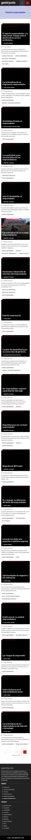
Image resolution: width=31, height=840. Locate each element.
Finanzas (5, 817)
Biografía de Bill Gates (12, 466)
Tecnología (6, 828)
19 (21, 752)
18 (17, 752)
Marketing (6, 819)
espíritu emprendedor (21, 56)
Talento (5, 826)
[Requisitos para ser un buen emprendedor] (15, 421)
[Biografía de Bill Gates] (15, 460)
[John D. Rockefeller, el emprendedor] (15, 192)
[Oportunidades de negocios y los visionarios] (15, 571)
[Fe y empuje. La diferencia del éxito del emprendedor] (15, 496)
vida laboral (5, 64)
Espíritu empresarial (11, 315)
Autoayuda (6, 808)
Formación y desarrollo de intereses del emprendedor (14, 272)
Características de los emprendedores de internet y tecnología (14, 726)
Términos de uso (7, 794)
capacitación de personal (9, 289)
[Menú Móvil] (27, 2)
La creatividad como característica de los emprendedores (11, 157)
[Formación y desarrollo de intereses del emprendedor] (15, 268)
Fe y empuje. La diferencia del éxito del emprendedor (14, 501)
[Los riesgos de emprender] (15, 649)
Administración (7, 805)
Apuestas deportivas (9, 798)
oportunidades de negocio (9, 598)
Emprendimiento (7, 814)
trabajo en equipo (24, 253)
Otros (4, 823)
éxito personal (6, 520)
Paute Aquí (6, 787)
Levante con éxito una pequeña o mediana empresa (15, 540)
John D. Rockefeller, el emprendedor (12, 197)
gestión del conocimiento (9, 58)
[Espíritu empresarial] (15, 309)
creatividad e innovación (8, 175)
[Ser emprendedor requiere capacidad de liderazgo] (15, 385)
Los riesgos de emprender (13, 655)
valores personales (7, 445)
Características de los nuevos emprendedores (15, 233)
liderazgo (18, 250)
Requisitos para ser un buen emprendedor (14, 426)
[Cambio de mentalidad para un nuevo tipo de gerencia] (15, 346)
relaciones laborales (8, 61)
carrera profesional (7, 56)
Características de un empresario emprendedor (13, 83)
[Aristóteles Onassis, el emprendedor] (15, 117)
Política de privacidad (8, 796)
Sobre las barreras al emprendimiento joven (12, 690)
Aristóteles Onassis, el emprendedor (12, 122)
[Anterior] (5, 752)
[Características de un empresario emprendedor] (15, 78)
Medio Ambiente (7, 821)
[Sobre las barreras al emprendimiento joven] (15, 686)
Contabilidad (6, 810)
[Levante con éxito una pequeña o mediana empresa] (15, 535)
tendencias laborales (21, 61)
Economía (6, 812)
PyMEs (17, 557)
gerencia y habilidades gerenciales (11, 103)
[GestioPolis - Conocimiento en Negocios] (7, 768)
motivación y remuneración (9, 253)
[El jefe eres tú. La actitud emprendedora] (15, 613)
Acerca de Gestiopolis (8, 789)
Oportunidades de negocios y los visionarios (15, 576)
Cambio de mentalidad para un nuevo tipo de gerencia (14, 350)
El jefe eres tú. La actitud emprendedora (13, 618)
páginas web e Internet (22, 744)
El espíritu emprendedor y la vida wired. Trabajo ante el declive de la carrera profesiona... (15, 36)
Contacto (5, 791)
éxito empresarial (20, 518)
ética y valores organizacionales (11, 596)
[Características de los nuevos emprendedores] (15, 229)
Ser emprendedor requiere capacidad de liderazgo (14, 389)
